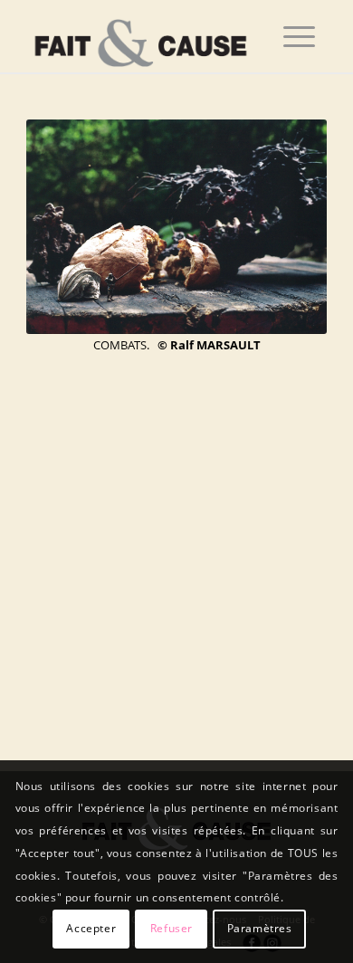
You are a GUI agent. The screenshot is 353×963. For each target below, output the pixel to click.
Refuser (171, 928)
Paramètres (259, 928)
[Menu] (299, 36)
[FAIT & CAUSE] (146, 36)
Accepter (91, 928)
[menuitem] (299, 36)
